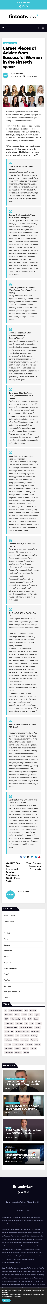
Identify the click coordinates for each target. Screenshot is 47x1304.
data (24, 1019)
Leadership (25, 1036)
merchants (24, 1040)
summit (33, 1048)
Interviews (8, 951)
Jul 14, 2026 (12, 1088)
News (6, 957)
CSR (6, 927)
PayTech (7, 962)
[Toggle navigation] (43, 28)
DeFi (29, 1019)
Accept (6, 1300)
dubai (36, 1019)
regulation (8, 1048)
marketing (8, 1040)
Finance (38, 1023)
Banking (33, 1010)
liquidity (34, 1036)
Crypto (37, 1015)
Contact (27, 1210)
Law (17, 1036)
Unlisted (7, 998)
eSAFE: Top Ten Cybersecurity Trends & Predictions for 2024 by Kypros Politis (13, 872)
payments (34, 1040)
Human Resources (22, 1031)
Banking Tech (9, 916)
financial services (25, 1027)
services (25, 1048)
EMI (25, 1023)
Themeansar (23, 1205)
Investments (9, 1036)
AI (5, 1010)
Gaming (7, 945)
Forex (6, 939)
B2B (26, 1010)
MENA (16, 1040)
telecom (18, 1052)
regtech (38, 1044)
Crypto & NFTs (10, 921)
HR (12, 1031)
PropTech (8, 974)
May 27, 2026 (12, 1161)
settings (18, 1296)
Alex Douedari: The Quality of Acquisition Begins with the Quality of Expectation (22, 1084)
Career (28, 76)
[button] (38, 28)
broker (17, 1015)
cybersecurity (15, 1019)
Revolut (17, 1048)
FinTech (34, 76)
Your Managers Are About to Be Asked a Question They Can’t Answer (22, 1108)
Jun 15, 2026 (12, 1113)
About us (20, 1210)
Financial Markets (11, 1027)
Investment (35, 1031)
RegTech (7, 980)
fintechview (18, 74)
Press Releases (10, 968)
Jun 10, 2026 (12, 1137)
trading (26, 1052)
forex (7, 1031)
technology (9, 1052)
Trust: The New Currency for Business (33, 866)
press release (18, 1044)
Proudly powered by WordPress (16, 1202)
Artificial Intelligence (15, 1010)
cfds (30, 1015)
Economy (19, 1023)
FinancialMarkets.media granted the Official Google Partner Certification (23, 1157)
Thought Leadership (9, 43)
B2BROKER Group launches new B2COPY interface (23, 1132)
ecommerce (9, 1023)
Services (7, 986)
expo (31, 1023)
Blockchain (8, 1015)
